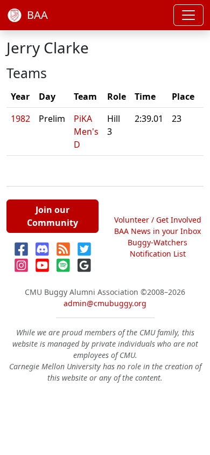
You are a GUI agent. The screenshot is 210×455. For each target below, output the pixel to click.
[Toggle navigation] (188, 15)
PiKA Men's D (86, 131)
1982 (20, 119)
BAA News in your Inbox (157, 231)
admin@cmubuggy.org (105, 303)
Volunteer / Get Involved (157, 220)
